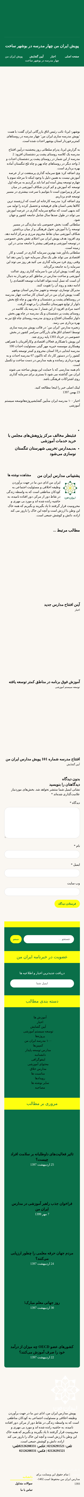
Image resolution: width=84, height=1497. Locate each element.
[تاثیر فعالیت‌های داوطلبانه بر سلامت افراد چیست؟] (42, 1132)
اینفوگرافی (38, 1059)
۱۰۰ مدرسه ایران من (61, 400)
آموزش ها (40, 1017)
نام (77, 845)
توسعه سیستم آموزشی (67, 687)
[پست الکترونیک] (18, 1459)
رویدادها (40, 1078)
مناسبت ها (38, 1073)
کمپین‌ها (38, 1045)
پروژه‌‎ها (28, 400)
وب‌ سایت (73, 883)
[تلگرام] (42, 1457)
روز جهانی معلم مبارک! (42, 1303)
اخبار (77, 400)
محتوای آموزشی (38, 1064)
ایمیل (75, 864)
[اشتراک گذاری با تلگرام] (45, 412)
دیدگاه (75, 802)
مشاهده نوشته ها (19, 475)
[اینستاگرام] (65, 1459)
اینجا (54, 387)
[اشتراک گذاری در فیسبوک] (76, 412)
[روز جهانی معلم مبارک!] (42, 1280)
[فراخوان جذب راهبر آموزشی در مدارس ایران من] (42, 1181)
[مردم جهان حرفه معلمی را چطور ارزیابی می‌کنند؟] (42, 1231)
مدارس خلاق (38, 1068)
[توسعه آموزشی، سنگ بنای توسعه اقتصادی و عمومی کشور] (9, 18)
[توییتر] (50, 1459)
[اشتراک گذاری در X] (68, 412)
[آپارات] (34, 1459)
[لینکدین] (58, 1457)
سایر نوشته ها (40, 1082)
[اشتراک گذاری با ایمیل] (37, 414)
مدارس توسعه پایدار (38, 1050)
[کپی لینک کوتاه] (21, 412)
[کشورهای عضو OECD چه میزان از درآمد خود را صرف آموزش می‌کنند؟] (42, 1324)
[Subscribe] (15, 983)
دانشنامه (40, 1054)
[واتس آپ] (26, 1459)
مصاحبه (40, 1087)
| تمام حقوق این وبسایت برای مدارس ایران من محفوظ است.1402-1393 (58, 1479)
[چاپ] (29, 414)
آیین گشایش (40, 400)
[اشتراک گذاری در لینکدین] (60, 412)
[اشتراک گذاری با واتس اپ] (52, 412)
